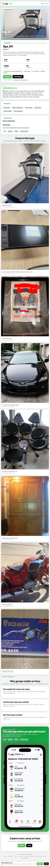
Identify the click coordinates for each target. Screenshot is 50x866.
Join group (7, 76)
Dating (16, 856)
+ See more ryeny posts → (8, 676)
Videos (25, 856)
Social (5, 856)
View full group (18, 76)
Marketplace (31, 856)
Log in (46, 3)
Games (41, 856)
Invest (22, 854)
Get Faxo (21, 845)
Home (42, 3)
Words (44, 856)
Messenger (10, 856)
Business (21, 856)
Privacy (30, 854)
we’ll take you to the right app (20, 80)
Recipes (37, 856)
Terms (26, 854)
